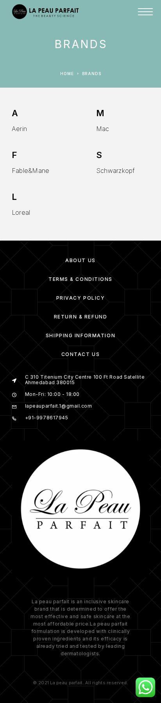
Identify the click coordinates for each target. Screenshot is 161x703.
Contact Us (80, 354)
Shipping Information (80, 335)
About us (80, 260)
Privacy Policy (80, 298)
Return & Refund (80, 317)
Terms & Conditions (80, 279)
